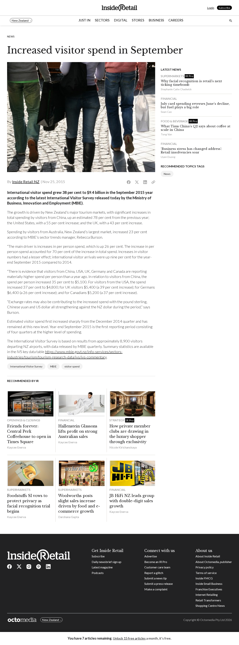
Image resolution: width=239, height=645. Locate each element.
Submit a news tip (155, 578)
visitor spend (72, 366)
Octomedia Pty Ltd (212, 620)
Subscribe (224, 7)
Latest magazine (102, 567)
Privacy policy (204, 567)
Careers (175, 20)
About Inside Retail (207, 556)
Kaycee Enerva (16, 447)
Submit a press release (158, 583)
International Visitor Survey (26, 366)
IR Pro (130, 420)
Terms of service (206, 573)
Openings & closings (23, 420)
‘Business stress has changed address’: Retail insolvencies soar (191, 150)
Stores (138, 20)
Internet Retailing (206, 594)
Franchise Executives (208, 589)
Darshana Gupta (68, 517)
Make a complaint (155, 589)
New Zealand (20, 20)
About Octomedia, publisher (213, 562)
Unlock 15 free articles (129, 638)
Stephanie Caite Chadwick (176, 89)
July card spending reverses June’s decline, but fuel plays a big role (195, 105)
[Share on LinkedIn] (145, 182)
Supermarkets (18, 489)
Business (156, 20)
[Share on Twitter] (137, 182)
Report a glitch (153, 573)
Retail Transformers (208, 600)
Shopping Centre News (210, 605)
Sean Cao (166, 111)
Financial (66, 420)
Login (210, 8)
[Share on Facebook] (129, 182)
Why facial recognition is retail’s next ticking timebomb (191, 82)
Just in (84, 20)
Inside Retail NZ (25, 181)
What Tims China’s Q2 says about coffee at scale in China (195, 128)
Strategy (117, 420)
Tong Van (166, 134)
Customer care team (157, 567)
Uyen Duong (168, 156)
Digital (120, 20)
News (11, 36)
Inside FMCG (204, 578)
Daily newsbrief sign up (106, 562)
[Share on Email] (153, 182)
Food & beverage (175, 121)
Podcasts (98, 573)
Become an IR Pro (155, 562)
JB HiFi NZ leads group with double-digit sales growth (131, 500)
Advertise (150, 556)
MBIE (53, 366)
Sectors (102, 20)
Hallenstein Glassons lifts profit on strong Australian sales (77, 431)
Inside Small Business (208, 583)
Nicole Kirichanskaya (123, 447)
